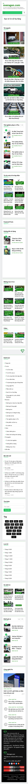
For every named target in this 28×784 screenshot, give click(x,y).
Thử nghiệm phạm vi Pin (17, 136)
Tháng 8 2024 (8, 569)
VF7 (16, 527)
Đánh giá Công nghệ (11, 406)
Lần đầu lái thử (10, 416)
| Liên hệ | (22, 776)
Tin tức (7, 366)
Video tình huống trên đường (13, 434)
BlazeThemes (22, 774)
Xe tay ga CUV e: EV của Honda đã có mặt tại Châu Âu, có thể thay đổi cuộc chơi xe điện (19, 189)
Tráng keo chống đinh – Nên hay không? (17, 240)
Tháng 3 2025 (8, 549)
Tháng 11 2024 (8, 559)
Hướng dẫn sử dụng (17, 242)
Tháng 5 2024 (8, 578)
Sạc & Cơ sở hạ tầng (11, 392)
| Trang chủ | (6, 776)
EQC (21, 521)
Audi (7, 521)
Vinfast (8, 533)
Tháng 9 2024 (8, 565)
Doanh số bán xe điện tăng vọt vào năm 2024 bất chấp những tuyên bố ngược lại (14, 491)
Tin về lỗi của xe (10, 373)
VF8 (20, 527)
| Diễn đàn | (22, 779)
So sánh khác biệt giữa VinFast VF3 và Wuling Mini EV (19, 597)
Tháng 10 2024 (8, 562)
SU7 (12, 524)
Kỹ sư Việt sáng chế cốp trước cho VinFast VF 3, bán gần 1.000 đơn (14, 62)
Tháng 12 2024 (8, 556)
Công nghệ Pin (14, 111)
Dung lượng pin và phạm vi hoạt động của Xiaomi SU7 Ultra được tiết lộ (15, 718)
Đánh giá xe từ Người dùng (13, 412)
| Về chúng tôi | (15, 776)
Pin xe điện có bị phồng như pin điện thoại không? (8, 319)
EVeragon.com (11, 5)
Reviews (7, 399)
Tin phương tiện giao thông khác (14, 382)
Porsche (7, 524)
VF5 (7, 527)
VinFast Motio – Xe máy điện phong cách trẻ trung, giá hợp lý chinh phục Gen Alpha (8, 189)
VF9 (14, 530)
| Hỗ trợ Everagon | (20, 777)
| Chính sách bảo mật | (12, 779)
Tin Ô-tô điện (9, 369)
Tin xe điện (7, 468)
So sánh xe (9, 425)
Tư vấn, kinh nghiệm (14, 43)
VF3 (21, 524)
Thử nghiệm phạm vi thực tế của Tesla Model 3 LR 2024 (18, 154)
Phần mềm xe (9, 389)
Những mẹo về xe (13, 58)
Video (6, 428)
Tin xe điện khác (10, 379)
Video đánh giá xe (8, 335)
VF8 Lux (9, 530)
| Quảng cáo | (11, 777)
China (16, 521)
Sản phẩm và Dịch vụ (11, 422)
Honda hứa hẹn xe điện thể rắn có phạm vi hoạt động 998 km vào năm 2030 (16, 726)
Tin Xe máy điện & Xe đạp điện (8, 183)
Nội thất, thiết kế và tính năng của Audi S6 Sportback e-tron (18, 628)
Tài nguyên (8, 437)
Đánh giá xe (9, 409)
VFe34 (19, 530)
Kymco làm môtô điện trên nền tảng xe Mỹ (19, 213)
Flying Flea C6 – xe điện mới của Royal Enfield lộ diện (8, 213)
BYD (11, 521)
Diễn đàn (7, 449)
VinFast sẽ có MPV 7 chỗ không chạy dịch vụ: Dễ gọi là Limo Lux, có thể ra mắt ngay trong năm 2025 (14, 474)
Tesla (17, 524)
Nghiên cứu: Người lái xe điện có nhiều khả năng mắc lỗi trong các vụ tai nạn (19, 321)
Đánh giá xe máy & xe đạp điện (14, 403)
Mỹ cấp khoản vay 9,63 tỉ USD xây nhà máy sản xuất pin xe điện (16, 710)
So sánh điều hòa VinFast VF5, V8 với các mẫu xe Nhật (8, 610)
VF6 (12, 527)
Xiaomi (13, 536)
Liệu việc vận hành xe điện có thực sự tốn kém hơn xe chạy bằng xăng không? (14, 100)
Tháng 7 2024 (8, 572)
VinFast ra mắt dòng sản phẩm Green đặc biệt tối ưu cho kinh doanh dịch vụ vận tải (14, 483)
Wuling (18, 533)
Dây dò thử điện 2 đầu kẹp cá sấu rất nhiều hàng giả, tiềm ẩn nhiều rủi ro (14, 81)
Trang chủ (7, 363)
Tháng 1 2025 (8, 552)
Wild (14, 533)
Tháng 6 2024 (8, 575)
